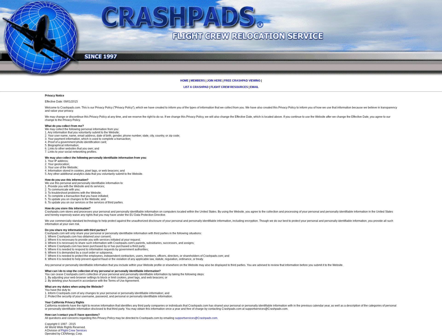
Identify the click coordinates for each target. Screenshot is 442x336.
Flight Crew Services (74, 330)
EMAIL (254, 87)
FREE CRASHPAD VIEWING (242, 80)
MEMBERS (198, 80)
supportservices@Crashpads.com (196, 318)
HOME (184, 80)
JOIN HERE (214, 80)
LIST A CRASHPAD (196, 87)
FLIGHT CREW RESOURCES (229, 87)
